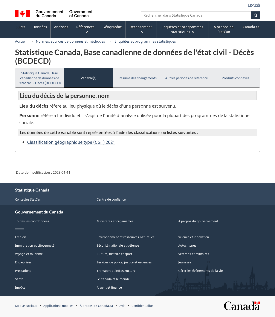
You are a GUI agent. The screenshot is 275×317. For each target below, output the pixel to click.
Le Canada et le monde (113, 279)
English (254, 5)
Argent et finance (109, 287)
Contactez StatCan (28, 199)
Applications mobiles (58, 306)
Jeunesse (184, 262)
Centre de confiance (111, 199)
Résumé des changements (138, 78)
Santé (19, 279)
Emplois (20, 237)
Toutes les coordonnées (32, 221)
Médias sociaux (26, 306)
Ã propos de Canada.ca (96, 306)
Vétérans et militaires (193, 254)
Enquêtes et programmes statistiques (145, 41)
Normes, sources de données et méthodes (70, 41)
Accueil (20, 41)
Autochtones (187, 245)
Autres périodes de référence (186, 78)
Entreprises (23, 262)
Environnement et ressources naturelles (125, 237)
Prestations (23, 271)
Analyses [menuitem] (61, 27)
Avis (122, 306)
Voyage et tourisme (29, 254)
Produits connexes (235, 78)
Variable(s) (88, 78)
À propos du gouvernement (198, 221)
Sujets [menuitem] (20, 27)
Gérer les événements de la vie (200, 271)
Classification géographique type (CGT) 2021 (71, 142)
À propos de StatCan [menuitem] (224, 29)
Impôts (20, 287)
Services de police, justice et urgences (124, 262)
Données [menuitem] (39, 27)
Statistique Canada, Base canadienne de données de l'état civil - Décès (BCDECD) (39, 78)
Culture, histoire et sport (114, 254)
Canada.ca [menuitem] (251, 27)
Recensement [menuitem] (141, 27)
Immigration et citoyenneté (34, 245)
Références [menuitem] (85, 27)
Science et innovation (193, 237)
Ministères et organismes (115, 221)
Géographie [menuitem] (112, 27)
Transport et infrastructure (116, 271)
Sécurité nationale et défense (118, 245)
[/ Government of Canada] (53, 14)
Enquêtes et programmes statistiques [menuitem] (182, 29)
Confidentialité (142, 306)
